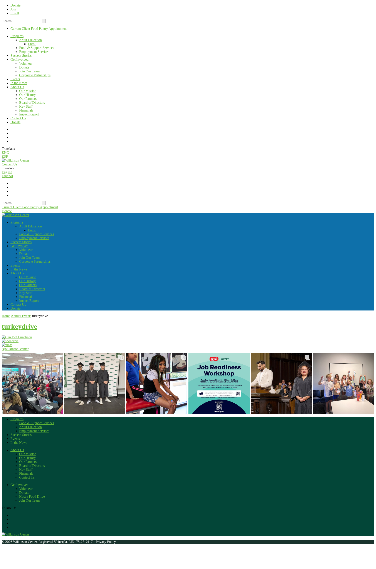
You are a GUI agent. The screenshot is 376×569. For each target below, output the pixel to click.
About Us (17, 87)
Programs (17, 36)
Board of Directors (32, 102)
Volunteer (25, 63)
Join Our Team (29, 71)
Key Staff (25, 106)
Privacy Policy (106, 542)
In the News (18, 83)
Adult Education (30, 40)
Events (15, 79)
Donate (24, 67)
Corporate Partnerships (34, 75)
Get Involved (19, 59)
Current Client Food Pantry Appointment (38, 28)
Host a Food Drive (32, 496)
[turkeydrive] (17, 337)
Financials (26, 110)
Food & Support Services (36, 48)
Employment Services (34, 51)
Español (7, 176)
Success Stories (21, 55)
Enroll (32, 44)
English (7, 172)
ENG (5, 152)
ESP (5, 156)
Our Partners (28, 98)
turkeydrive (19, 326)
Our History (27, 95)
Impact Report (29, 114)
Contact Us (18, 118)
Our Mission (27, 91)
